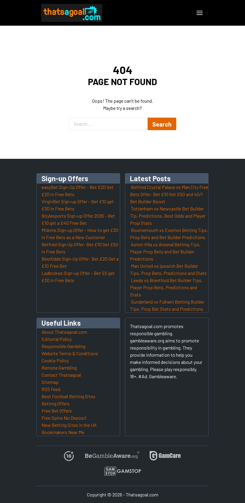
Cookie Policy (55, 360)
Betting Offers (56, 403)
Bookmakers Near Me (63, 432)
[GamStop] (122, 473)
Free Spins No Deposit (64, 418)
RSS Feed (51, 389)
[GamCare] (165, 458)
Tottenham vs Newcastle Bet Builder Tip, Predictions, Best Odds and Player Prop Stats (168, 216)
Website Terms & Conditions (70, 353)
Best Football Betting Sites (68, 396)
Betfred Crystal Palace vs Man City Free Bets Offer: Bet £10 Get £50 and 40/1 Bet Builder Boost (169, 194)
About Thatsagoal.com (64, 332)
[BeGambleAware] (111, 458)
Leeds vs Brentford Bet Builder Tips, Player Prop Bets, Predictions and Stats (166, 287)
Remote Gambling (59, 367)
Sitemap (50, 382)
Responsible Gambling (63, 346)
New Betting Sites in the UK (69, 425)
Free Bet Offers (57, 410)
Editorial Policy (57, 339)
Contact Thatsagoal (61, 375)
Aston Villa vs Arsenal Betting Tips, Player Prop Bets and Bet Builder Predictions (165, 251)
